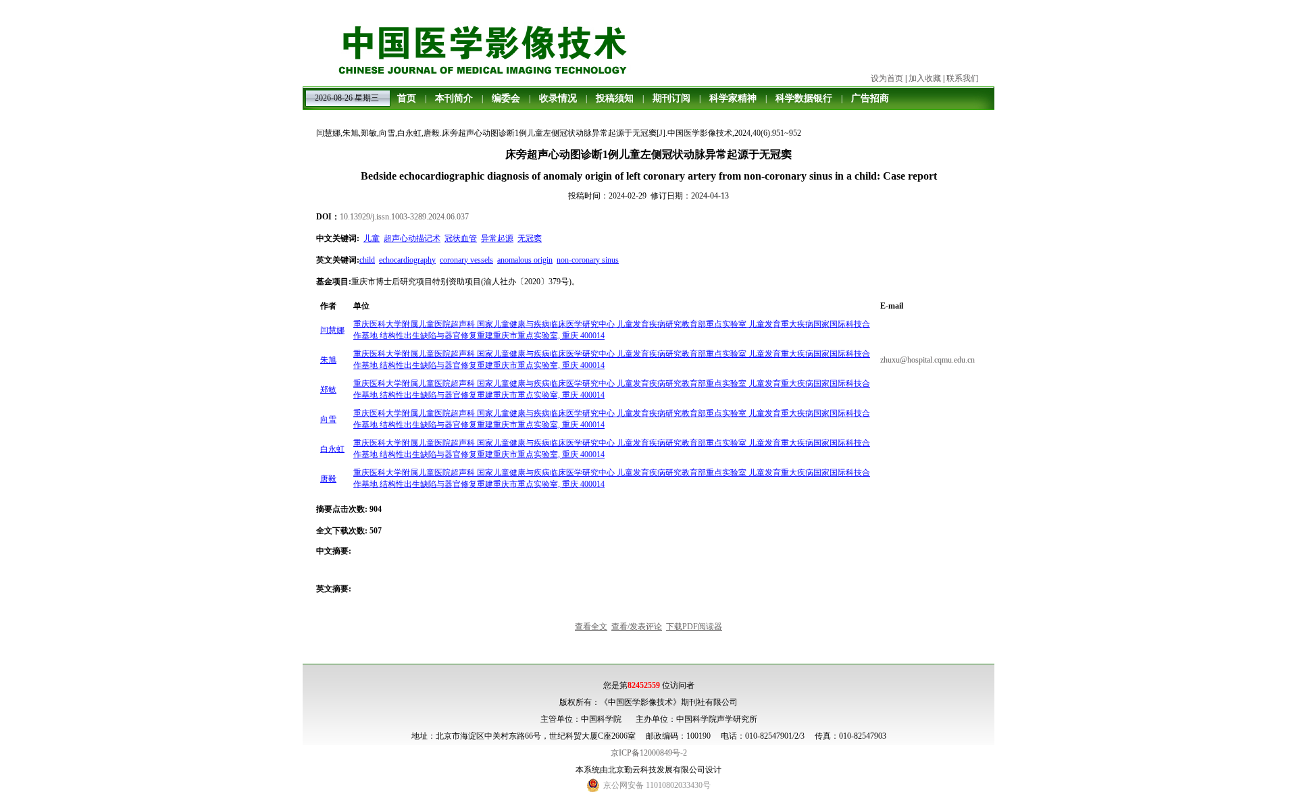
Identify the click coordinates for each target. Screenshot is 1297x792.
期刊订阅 (671, 98)
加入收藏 (925, 78)
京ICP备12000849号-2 (649, 753)
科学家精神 (733, 98)
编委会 (506, 98)
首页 (406, 98)
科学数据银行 (803, 98)
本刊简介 (454, 98)
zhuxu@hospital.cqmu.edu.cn (927, 360)
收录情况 (558, 98)
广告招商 (870, 98)
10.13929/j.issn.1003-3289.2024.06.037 (404, 216)
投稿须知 (615, 98)
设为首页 (887, 78)
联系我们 (962, 78)
